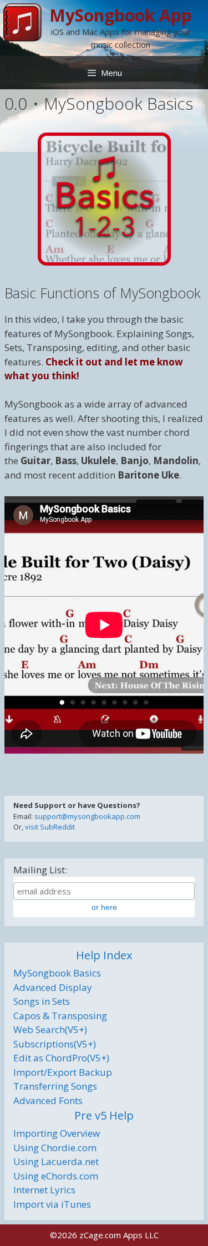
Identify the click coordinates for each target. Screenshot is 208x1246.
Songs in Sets (41, 1001)
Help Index (104, 955)
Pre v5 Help (104, 1115)
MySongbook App (120, 15)
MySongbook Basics (57, 973)
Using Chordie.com (55, 1147)
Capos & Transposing (60, 1015)
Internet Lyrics (44, 1189)
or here (104, 907)
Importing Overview (56, 1133)
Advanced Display (52, 987)
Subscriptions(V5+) (54, 1044)
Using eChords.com (55, 1175)
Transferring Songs (55, 1086)
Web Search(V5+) (50, 1029)
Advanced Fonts (48, 1100)
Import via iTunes (52, 1204)
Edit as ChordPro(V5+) (61, 1057)
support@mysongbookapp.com (87, 816)
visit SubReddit (50, 827)
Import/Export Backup (62, 1072)
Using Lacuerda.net (56, 1161)
